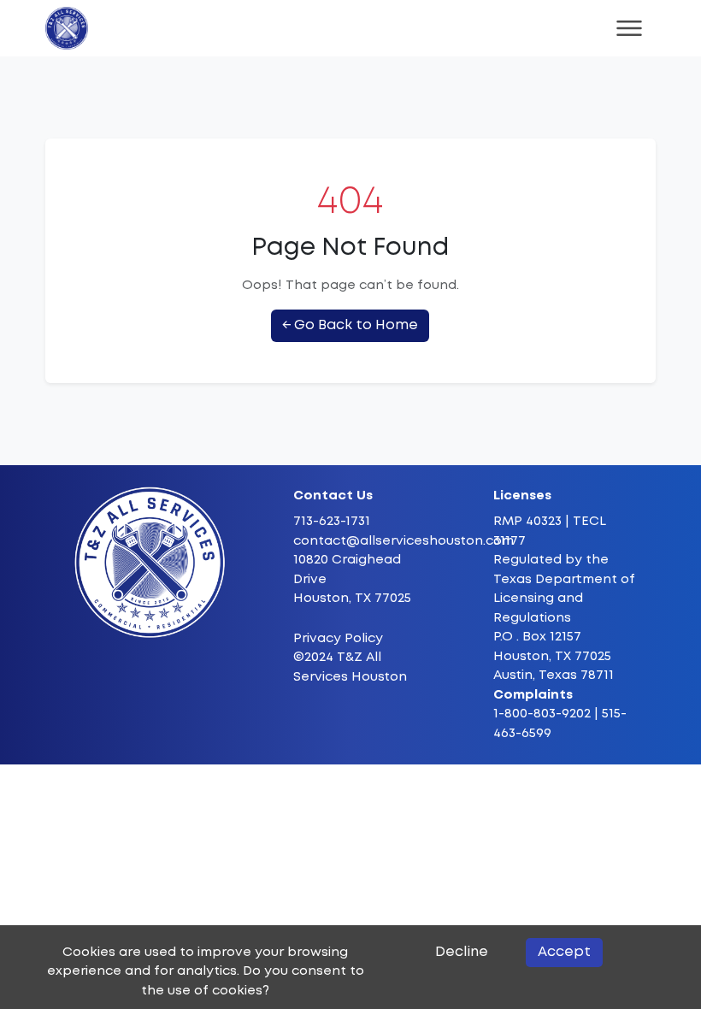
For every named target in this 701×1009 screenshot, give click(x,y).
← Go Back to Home (350, 325)
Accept (564, 952)
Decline (461, 952)
